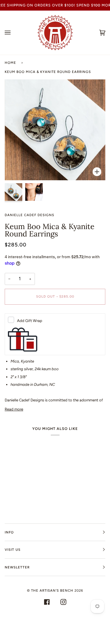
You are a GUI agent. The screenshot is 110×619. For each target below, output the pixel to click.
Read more (14, 409)
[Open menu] (13, 33)
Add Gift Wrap (29, 320)
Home (10, 63)
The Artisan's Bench (52, 590)
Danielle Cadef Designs (29, 215)
